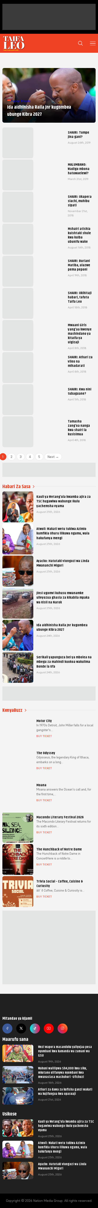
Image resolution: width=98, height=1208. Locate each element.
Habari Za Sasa (16, 486)
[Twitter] (21, 1028)
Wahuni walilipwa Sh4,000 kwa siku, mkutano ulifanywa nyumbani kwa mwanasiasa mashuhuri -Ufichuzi (62, 1072)
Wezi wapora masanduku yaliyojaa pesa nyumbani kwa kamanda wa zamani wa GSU (65, 1051)
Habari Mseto (21, 101)
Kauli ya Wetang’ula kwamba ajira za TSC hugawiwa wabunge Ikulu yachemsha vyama (66, 1126)
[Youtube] (49, 1028)
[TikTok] (35, 1028)
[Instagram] (62, 1028)
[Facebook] (7, 1028)
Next (53, 457)
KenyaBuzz (12, 710)
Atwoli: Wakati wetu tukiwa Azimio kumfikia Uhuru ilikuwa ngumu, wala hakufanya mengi (62, 1147)
